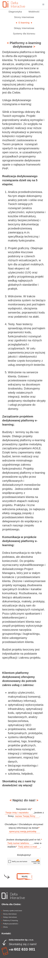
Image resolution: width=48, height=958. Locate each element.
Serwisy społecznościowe (12, 911)
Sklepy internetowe (10, 917)
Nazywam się (24, 809)
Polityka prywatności (10, 924)
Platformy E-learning (10, 920)
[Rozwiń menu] (43, 4)
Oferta (5, 927)
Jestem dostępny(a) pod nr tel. (24, 839)
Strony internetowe (10, 914)
